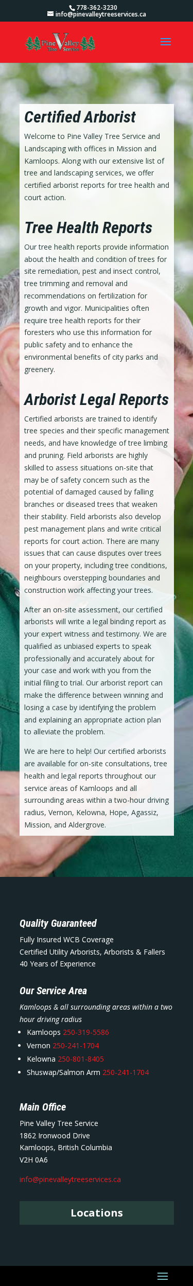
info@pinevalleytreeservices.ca (70, 1179)
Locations (97, 1213)
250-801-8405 (80, 1059)
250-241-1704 (75, 1045)
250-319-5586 (86, 1032)
